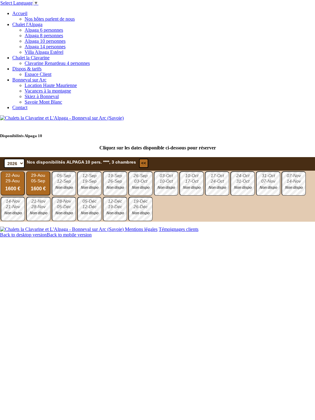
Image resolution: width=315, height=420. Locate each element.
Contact (19, 107)
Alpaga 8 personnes (44, 35)
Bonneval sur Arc (29, 79)
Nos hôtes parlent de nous (50, 19)
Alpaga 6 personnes (44, 30)
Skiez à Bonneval (42, 96)
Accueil (19, 13)
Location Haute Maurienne (51, 85)
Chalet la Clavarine (31, 57)
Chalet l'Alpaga (27, 24)
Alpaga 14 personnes (45, 46)
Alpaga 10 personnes (45, 41)
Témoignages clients (178, 229)
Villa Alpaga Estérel (44, 52)
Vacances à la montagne (48, 90)
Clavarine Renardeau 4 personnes (57, 63)
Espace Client (38, 74)
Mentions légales (141, 229)
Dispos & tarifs (27, 68)
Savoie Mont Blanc (43, 102)
